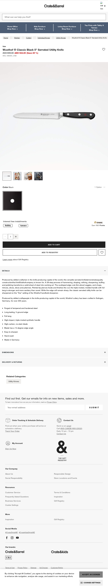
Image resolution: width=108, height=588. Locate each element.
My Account (17, 443)
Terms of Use (9, 568)
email (69, 426)
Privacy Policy (52, 402)
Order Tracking (18, 420)
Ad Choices (44, 568)
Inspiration (58, 496)
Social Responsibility (13, 478)
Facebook (6, 537)
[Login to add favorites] (103, 49)
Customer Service (12, 492)
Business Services (13, 501)
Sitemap (33, 568)
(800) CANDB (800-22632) (71, 428)
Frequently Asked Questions (17, 496)
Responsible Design (62, 474)
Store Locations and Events (65, 478)
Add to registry (50, 252)
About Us (9, 474)
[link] (9, 6)
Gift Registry (59, 501)
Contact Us (68, 420)
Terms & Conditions (62, 492)
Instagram (12, 537)
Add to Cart (54, 245)
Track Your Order (12, 431)
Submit (94, 407)
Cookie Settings (11, 505)
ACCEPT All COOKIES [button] (91, 574)
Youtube (17, 537)
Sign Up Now (10, 449)
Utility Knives (13, 381)
